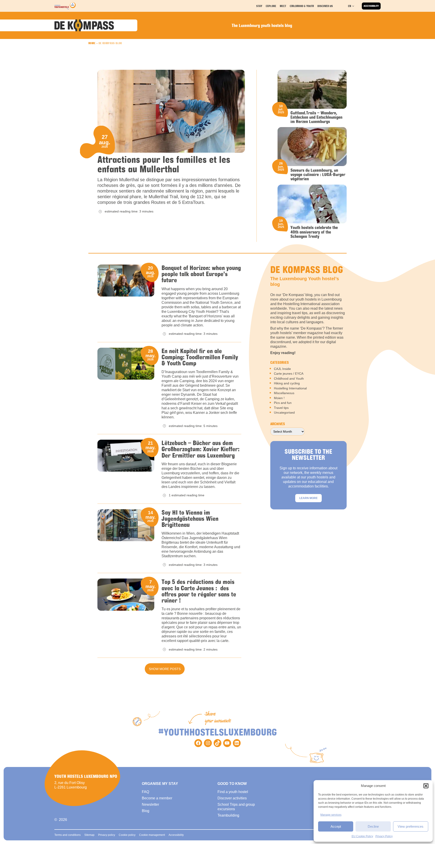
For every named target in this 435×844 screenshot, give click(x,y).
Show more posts (165, 669)
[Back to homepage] (65, 6)
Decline (373, 826)
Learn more (308, 498)
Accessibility (371, 5)
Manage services (330, 814)
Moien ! (279, 398)
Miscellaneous (284, 393)
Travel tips (281, 408)
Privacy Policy (384, 836)
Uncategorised (284, 412)
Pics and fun (283, 403)
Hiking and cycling (287, 383)
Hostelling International (290, 388)
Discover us (325, 6)
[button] (426, 786)
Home (92, 43)
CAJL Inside (282, 369)
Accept (336, 826)
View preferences (410, 826)
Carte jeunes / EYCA (288, 373)
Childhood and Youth (289, 378)
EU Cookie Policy (362, 836)
